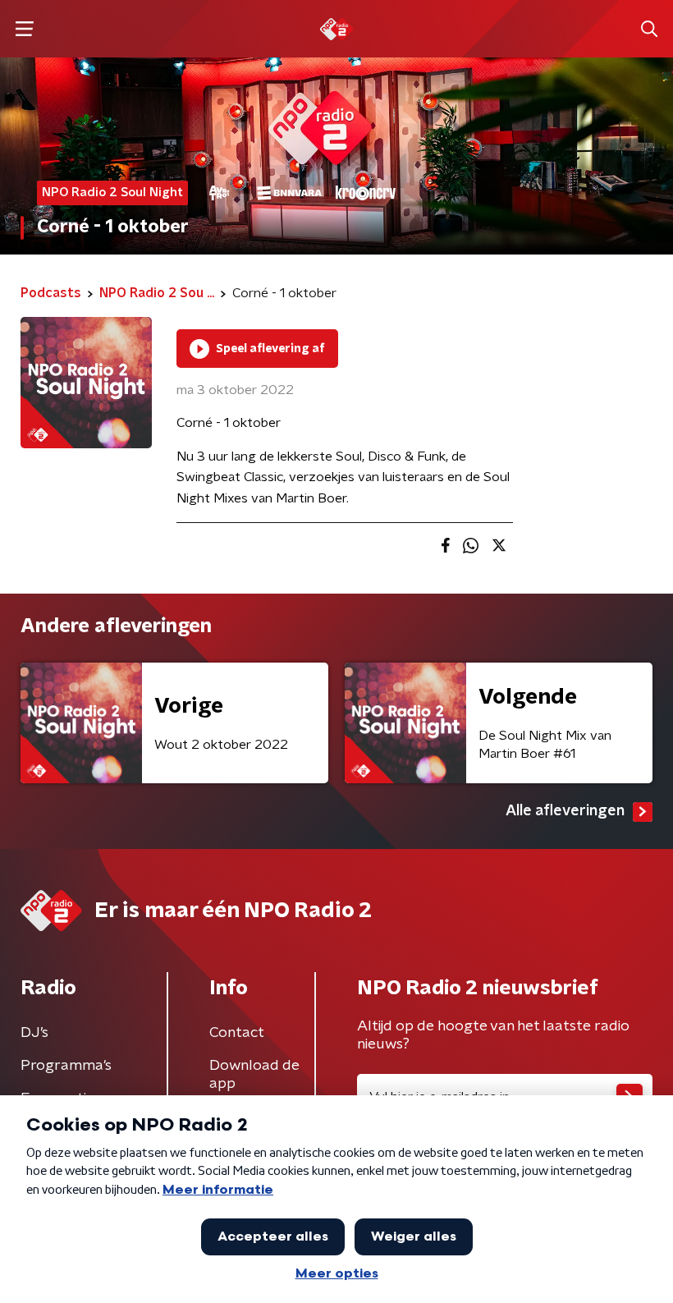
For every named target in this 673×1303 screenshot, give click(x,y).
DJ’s (34, 1032)
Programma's (66, 1065)
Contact (236, 1032)
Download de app (254, 1074)
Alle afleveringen (565, 811)
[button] (24, 29)
